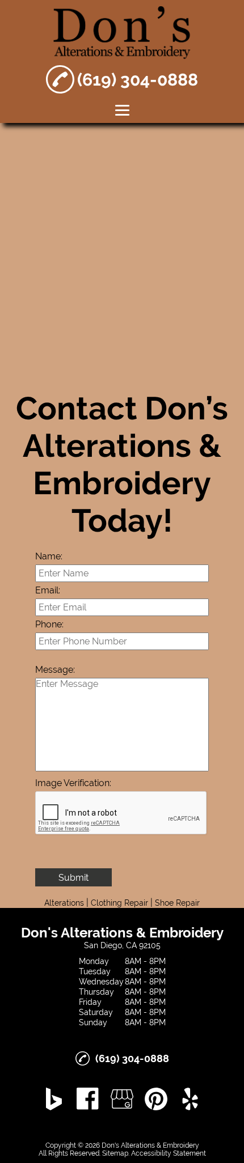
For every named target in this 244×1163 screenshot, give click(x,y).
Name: (48, 556)
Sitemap (115, 1153)
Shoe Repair (177, 902)
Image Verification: (73, 783)
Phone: (49, 624)
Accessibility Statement (168, 1153)
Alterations (64, 902)
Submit (73, 877)
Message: (55, 669)
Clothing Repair (119, 902)
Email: (47, 590)
